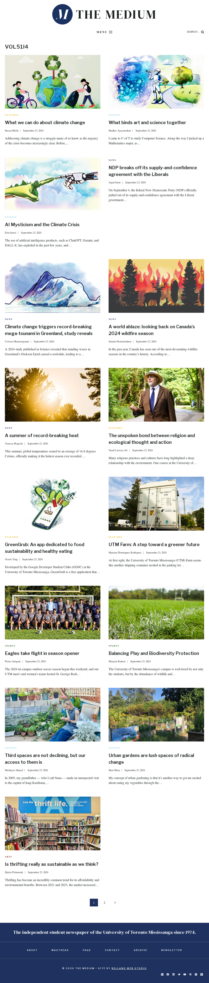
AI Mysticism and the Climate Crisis (42, 224)
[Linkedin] (173, 974)
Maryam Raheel (117, 661)
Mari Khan (114, 770)
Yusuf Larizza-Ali (118, 450)
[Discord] (190, 974)
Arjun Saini (115, 182)
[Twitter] (179, 974)
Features (12, 115)
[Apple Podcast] (201, 974)
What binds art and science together (147, 122)
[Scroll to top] (199, 967)
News (112, 160)
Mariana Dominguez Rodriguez (125, 552)
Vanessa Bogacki (14, 443)
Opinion (114, 115)
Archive (140, 950)
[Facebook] (167, 974)
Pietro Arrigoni (13, 661)
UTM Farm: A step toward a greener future (154, 544)
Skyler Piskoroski (14, 872)
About (32, 950)
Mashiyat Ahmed (14, 770)
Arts (8, 856)
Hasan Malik (11, 130)
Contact (112, 950)
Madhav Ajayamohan (120, 130)
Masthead (60, 950)
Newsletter (171, 950)
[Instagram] (162, 974)
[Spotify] (195, 974)
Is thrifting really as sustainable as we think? (51, 864)
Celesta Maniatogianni (17, 341)
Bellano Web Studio (129, 968)
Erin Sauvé (10, 232)
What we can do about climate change (45, 122)
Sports (10, 645)
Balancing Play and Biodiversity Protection (154, 653)
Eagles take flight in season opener (42, 653)
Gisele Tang (11, 559)
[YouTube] (184, 974)
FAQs (87, 950)
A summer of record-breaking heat (42, 435)
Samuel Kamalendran (120, 341)
